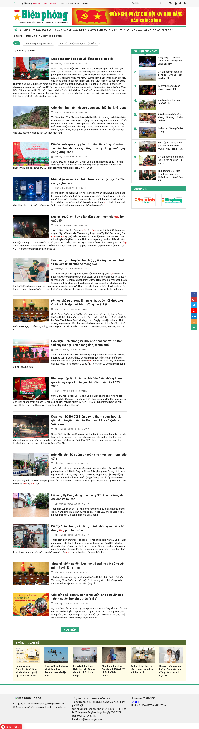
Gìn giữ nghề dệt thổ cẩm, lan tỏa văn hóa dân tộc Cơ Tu (171, 159)
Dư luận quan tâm (145, 51)
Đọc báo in (140, 189)
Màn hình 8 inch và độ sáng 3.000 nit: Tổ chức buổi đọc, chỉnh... (113, 671)
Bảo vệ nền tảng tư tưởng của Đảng (78, 43)
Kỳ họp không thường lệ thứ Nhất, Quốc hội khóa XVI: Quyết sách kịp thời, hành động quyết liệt (87, 302)
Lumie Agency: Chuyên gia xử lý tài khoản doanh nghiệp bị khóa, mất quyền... (27, 671)
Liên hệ (135, 702)
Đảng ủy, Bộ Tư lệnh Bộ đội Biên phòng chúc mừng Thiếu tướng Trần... (170, 145)
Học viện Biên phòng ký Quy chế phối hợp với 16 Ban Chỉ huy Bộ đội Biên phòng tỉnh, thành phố (87, 343)
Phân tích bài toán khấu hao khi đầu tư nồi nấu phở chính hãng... (84, 671)
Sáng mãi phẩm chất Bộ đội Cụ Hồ (43, 36)
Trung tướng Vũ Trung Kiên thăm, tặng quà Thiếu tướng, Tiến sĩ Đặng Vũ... (171, 176)
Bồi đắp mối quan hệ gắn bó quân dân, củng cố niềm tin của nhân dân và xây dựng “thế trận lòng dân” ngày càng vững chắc (88, 148)
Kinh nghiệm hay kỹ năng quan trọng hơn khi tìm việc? (142, 669)
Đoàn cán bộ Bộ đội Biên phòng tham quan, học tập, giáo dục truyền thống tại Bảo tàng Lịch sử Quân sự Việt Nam (86, 420)
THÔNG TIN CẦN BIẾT (28, 642)
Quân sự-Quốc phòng (66, 30)
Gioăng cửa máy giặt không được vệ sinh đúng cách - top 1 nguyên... (170, 671)
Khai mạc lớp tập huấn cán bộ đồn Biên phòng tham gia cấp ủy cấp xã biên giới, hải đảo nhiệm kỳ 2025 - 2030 (86, 382)
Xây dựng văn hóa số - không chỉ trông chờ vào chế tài (170, 117)
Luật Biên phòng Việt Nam (38, 43)
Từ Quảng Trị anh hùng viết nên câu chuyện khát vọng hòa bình (170, 60)
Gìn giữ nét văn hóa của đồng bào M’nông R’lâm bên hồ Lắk (170, 74)
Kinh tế (118, 30)
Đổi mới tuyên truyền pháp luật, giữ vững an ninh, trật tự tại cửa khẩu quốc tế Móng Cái (87, 262)
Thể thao (155, 30)
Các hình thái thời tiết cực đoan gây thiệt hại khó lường (89, 107)
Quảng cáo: (143, 698)
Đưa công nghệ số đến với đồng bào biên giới (82, 59)
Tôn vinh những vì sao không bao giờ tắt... (169, 87)
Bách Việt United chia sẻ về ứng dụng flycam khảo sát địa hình (56, 671)
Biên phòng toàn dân (91, 30)
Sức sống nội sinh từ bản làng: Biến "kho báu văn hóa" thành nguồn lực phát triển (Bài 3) (87, 596)
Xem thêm (70, 629)
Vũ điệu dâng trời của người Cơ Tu (169, 102)
